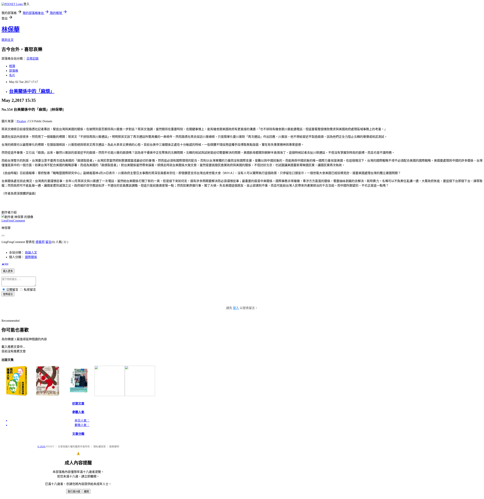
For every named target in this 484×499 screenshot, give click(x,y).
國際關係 (31, 257)
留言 (48, 242)
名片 (12, 75)
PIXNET (50, 446)
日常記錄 (32, 58)
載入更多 (8, 271)
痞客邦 (40, 242)
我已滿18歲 (74, 491)
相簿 (12, 66)
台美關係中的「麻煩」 (31, 91)
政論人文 (31, 252)
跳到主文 (8, 39)
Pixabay (21, 121)
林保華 (11, 29)
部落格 (13, 70)
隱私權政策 (99, 446)
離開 (86, 491)
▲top (5, 263)
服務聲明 (114, 446)
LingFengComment (13, 220)
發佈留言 (8, 294)
